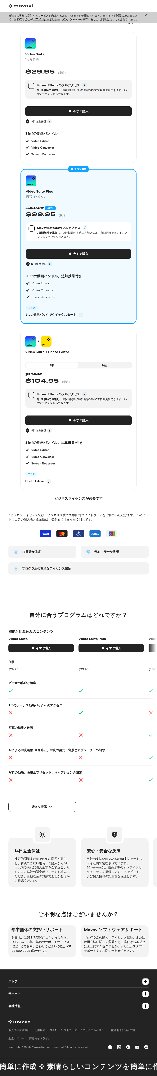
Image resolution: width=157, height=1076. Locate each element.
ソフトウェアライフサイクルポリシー (84, 1030)
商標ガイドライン (40, 1038)
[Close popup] (146, 17)
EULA (53, 1030)
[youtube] (137, 1048)
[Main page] (20, 6)
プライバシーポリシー (46, 19)
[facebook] (110, 1048)
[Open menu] (146, 6)
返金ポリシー (45, 872)
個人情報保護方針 (19, 1030)
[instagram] (119, 1048)
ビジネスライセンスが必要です (78, 498)
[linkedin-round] (128, 1048)
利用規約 (39, 1030)
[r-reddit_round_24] (146, 1048)
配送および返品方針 (123, 1030)
